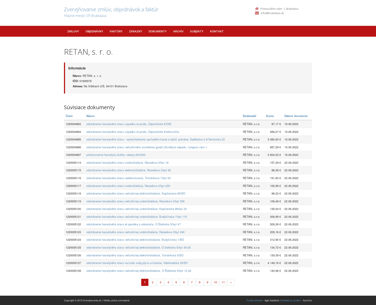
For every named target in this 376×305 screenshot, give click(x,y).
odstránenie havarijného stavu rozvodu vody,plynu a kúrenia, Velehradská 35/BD (137, 263)
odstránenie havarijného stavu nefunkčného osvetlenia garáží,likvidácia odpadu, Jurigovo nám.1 (146, 147)
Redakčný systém (291, 300)
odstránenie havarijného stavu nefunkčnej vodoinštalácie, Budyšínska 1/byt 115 (136, 216)
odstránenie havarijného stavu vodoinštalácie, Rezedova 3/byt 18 (127, 162)
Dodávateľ (249, 116)
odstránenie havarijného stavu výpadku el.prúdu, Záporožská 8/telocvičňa (132, 132)
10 (215, 282)
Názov (90, 116)
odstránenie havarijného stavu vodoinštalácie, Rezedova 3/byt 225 (128, 186)
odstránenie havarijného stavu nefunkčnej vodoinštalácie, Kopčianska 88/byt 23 (136, 209)
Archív (178, 31)
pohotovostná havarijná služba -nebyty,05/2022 (116, 155)
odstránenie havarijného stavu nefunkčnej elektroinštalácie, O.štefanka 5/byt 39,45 (138, 247)
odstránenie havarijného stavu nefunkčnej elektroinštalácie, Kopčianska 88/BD (135, 193)
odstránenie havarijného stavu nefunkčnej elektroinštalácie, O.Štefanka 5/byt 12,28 (138, 271)
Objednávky (94, 31)
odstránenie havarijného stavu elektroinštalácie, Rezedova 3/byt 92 (128, 170)
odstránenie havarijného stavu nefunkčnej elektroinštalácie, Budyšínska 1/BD (135, 239)
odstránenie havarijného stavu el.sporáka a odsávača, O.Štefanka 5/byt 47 (133, 224)
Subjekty (196, 31)
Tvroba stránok (254, 300)
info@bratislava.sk (272, 13)
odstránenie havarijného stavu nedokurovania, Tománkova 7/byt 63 (128, 178)
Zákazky (135, 31)
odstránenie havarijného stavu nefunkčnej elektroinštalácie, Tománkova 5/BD (134, 255)
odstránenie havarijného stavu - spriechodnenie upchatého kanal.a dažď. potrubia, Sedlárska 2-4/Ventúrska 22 (155, 139)
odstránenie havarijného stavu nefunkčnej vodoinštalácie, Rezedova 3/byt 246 (135, 232)
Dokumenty (158, 31)
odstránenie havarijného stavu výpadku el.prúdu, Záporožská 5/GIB (128, 124)
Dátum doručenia (295, 116)
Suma (270, 116)
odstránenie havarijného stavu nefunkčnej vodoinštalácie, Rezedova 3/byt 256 (135, 201)
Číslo (69, 116)
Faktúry (116, 31)
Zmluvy (73, 31)
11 (223, 282)
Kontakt (217, 31)
